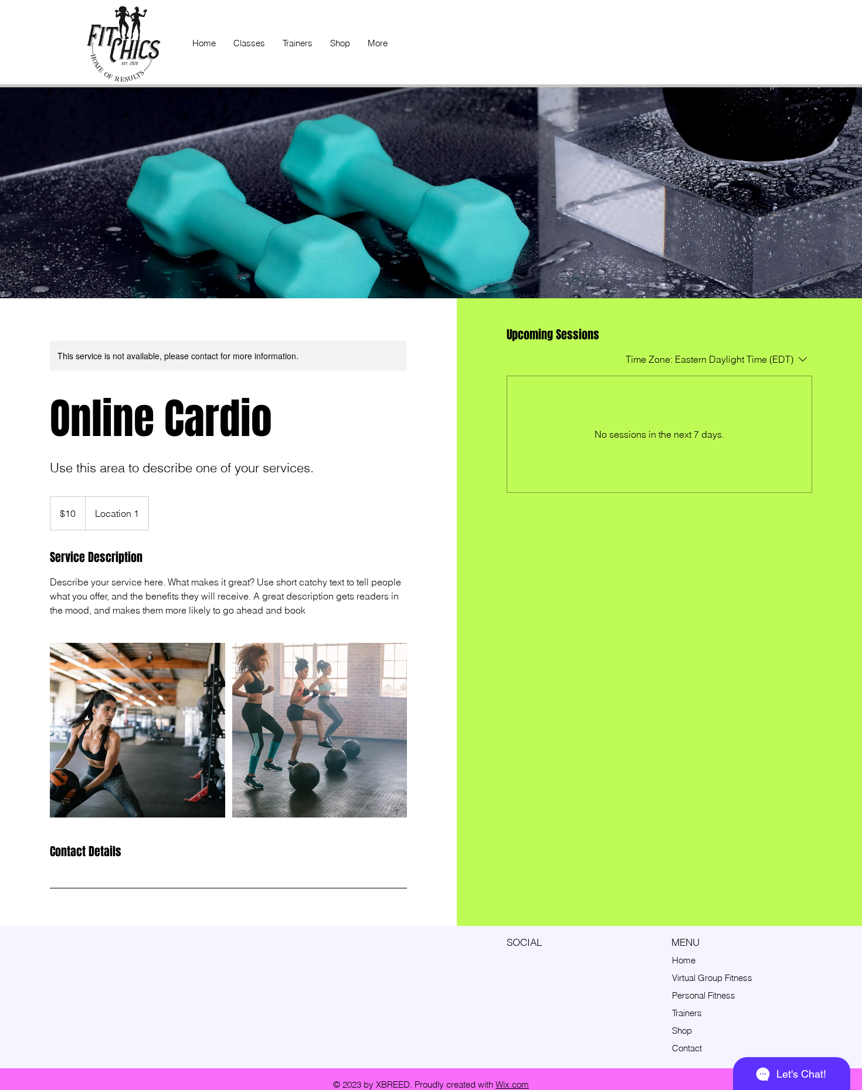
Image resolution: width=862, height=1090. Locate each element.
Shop (682, 1030)
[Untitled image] (137, 730)
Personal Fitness (703, 995)
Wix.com (512, 1084)
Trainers (687, 1013)
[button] (249, 43)
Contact (687, 1048)
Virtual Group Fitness (712, 977)
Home (683, 960)
